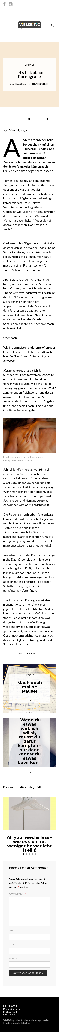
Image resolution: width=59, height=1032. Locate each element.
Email (11, 944)
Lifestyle (29, 65)
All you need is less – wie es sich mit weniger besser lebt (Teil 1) (29, 844)
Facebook (9, 1014)
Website (13, 958)
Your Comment (17, 894)
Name (11, 931)
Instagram (10, 1012)
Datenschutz (11, 1009)
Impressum (10, 1006)
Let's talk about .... (30, 653)
